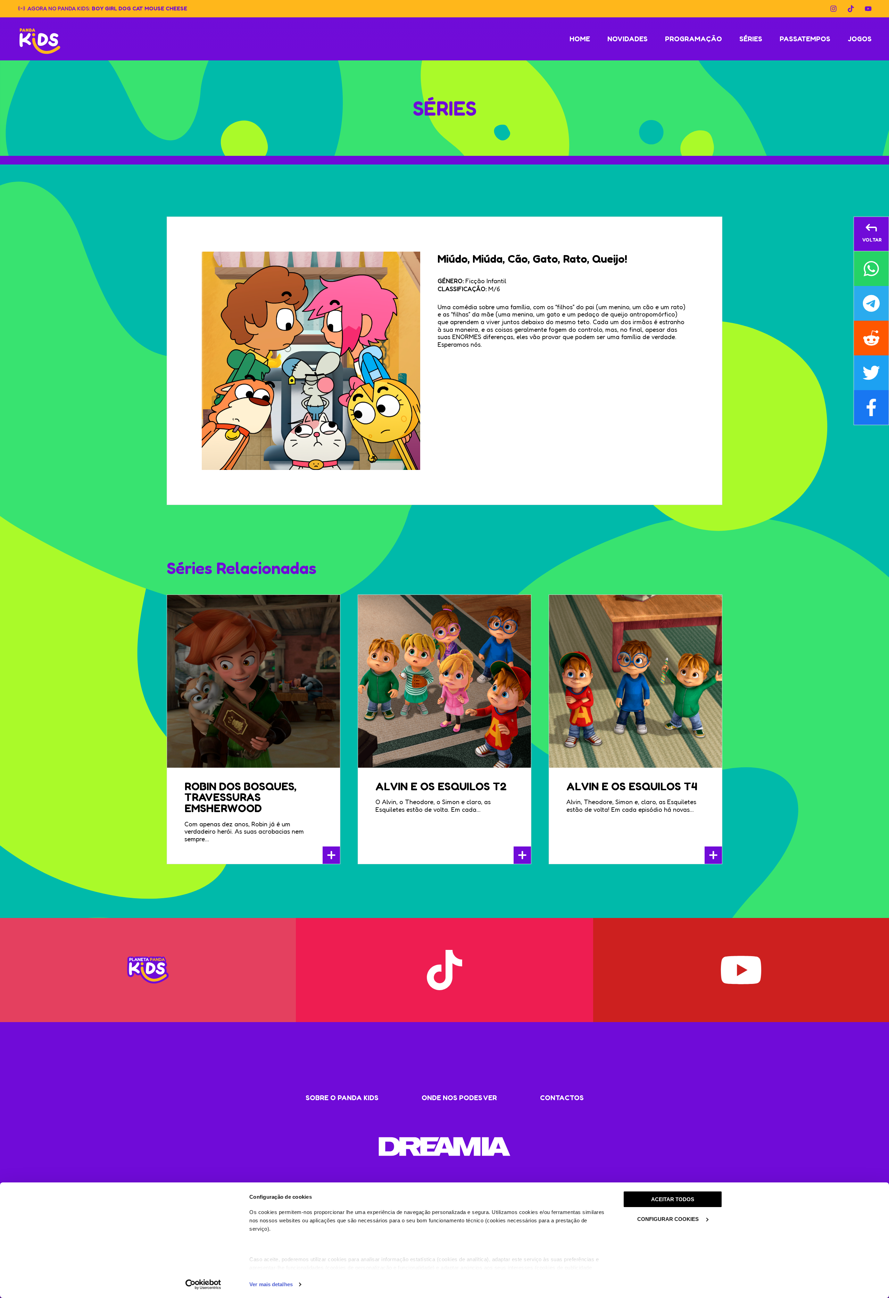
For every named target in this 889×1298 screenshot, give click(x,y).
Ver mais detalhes (271, 1284)
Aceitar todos (672, 1199)
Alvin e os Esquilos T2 (441, 786)
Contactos (562, 1098)
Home (580, 39)
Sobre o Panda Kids (342, 1098)
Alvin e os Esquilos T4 (631, 786)
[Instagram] (833, 8)
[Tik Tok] (850, 8)
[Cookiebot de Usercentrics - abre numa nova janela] (203, 1284)
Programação (693, 39)
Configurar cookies (668, 1219)
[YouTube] (868, 8)
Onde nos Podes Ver (459, 1098)
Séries (750, 39)
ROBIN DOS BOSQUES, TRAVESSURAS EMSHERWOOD (240, 797)
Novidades (627, 39)
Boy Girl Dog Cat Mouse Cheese (139, 8)
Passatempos (805, 39)
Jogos (860, 39)
